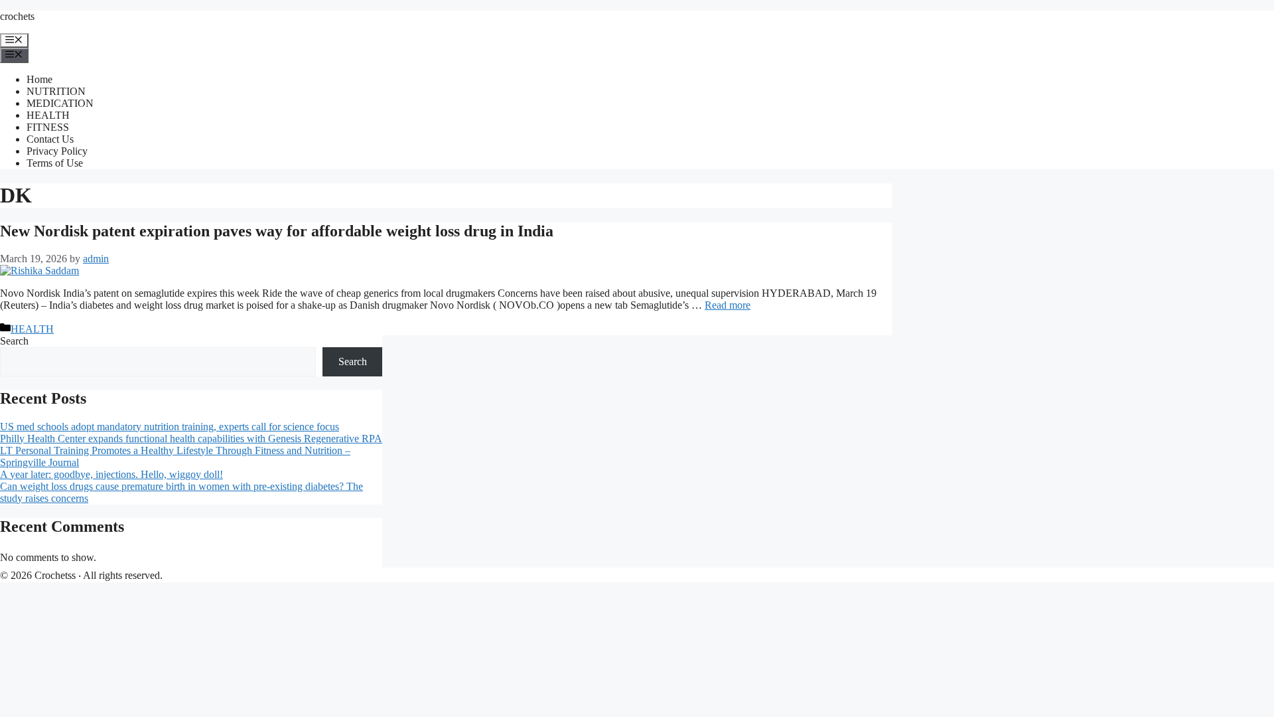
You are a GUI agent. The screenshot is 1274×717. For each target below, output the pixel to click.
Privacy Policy (57, 151)
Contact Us (50, 139)
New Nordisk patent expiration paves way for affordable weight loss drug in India (276, 231)
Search (14, 341)
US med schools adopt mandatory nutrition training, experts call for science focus (169, 426)
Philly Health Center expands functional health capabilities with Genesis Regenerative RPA (191, 438)
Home (39, 79)
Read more (727, 305)
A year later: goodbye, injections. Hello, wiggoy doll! (111, 474)
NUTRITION (56, 91)
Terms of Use (55, 163)
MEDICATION (60, 103)
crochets (17, 16)
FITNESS (48, 127)
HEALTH (48, 115)
